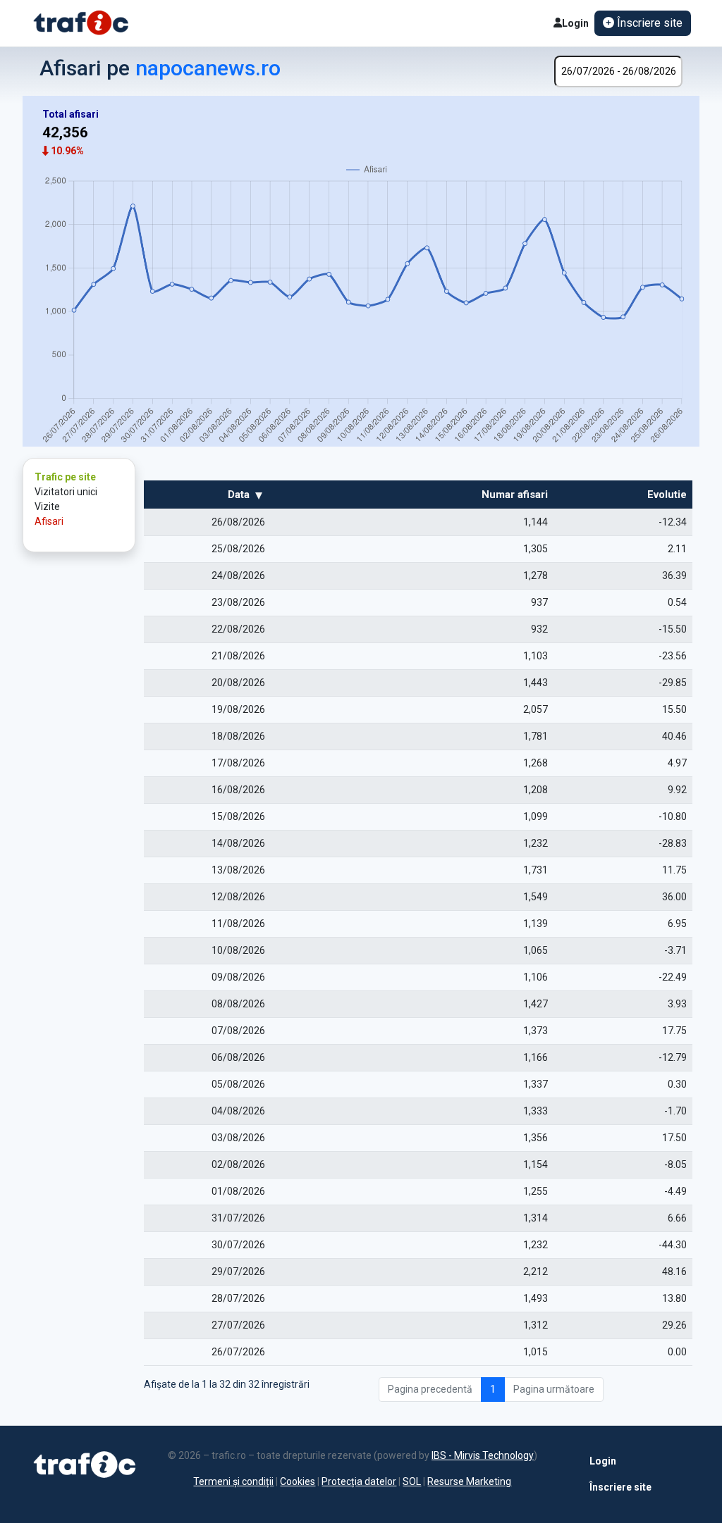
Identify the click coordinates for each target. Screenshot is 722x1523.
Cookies (297, 1481)
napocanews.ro (208, 68)
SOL (412, 1481)
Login (575, 23)
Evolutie (667, 494)
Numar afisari (515, 494)
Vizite (47, 506)
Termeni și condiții (233, 1481)
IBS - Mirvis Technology (483, 1455)
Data (239, 494)
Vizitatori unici (66, 491)
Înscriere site (607, 1487)
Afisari (49, 521)
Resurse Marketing (469, 1481)
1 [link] (493, 1389)
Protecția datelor (359, 1481)
